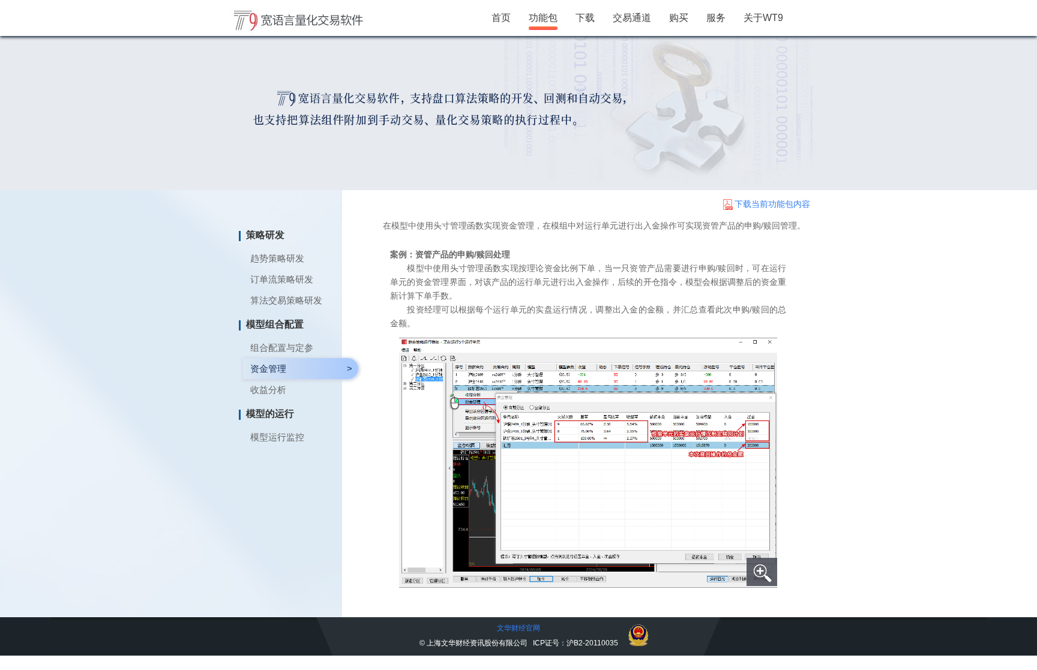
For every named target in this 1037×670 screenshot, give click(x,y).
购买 (678, 18)
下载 (585, 18)
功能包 (543, 18)
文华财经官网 (518, 628)
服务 (716, 18)
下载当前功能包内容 (772, 204)
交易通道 (632, 18)
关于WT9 (763, 18)
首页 (501, 18)
